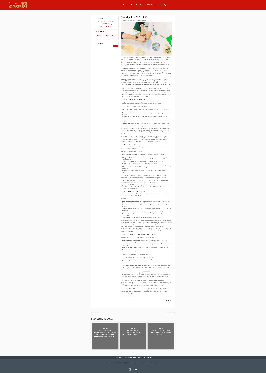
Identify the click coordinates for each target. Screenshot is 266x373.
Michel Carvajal (131, 296)
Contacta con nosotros (106, 26)
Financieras (126, 5)
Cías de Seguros (140, 5)
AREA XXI (101, 330)
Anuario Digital (163, 5)
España (109, 330)
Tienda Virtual (154, 5)
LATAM (148, 5)
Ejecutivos (138, 20)
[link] (160, 303)
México (132, 5)
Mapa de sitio (137, 363)
